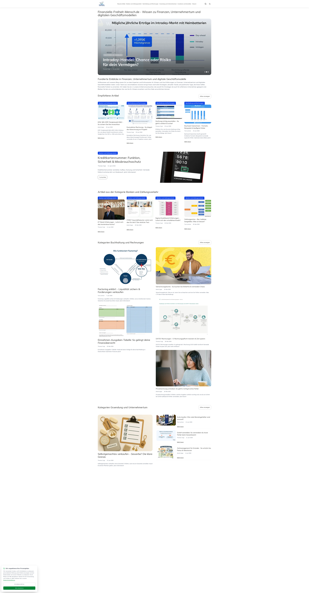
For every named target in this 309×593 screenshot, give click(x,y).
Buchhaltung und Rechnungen (150, 4)
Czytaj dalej (102, 177)
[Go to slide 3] (208, 72)
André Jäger (101, 127)
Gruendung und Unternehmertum (168, 4)
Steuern (194, 4)
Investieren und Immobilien (184, 4)
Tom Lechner (187, 131)
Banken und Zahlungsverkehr (134, 4)
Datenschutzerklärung (9, 580)
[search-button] (205, 4)
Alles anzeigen (205, 96)
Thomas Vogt (106, 69)
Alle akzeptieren (19, 588)
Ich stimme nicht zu (19, 584)
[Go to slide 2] (206, 71)
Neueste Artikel (121, 4)
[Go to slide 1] (204, 71)
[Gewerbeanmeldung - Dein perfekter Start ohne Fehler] (154, 47)
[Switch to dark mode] (209, 3)
